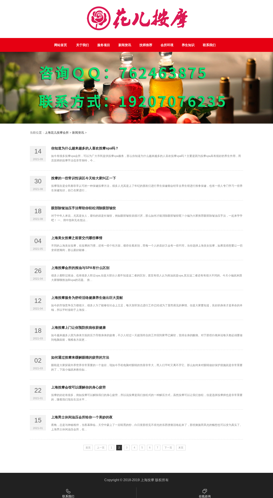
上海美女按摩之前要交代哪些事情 (76, 238)
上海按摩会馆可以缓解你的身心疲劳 (78, 387)
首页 (88, 447)
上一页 (101, 447)
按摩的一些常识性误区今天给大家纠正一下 (83, 178)
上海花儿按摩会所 (57, 132)
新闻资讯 (78, 132)
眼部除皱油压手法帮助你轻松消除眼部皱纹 (83, 208)
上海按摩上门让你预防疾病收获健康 (78, 327)
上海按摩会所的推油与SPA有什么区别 (80, 268)
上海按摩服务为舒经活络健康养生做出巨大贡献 (87, 297)
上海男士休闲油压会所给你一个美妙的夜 (82, 417)
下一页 (168, 447)
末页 (180, 447)
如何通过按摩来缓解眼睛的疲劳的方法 (80, 357)
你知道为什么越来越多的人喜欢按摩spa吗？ (85, 148)
